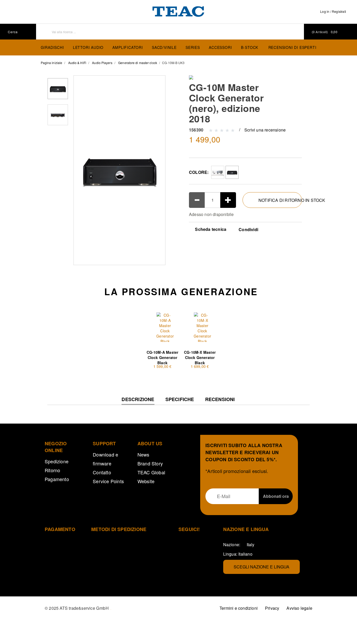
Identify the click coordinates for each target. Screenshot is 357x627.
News (143, 454)
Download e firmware (105, 459)
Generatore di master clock (137, 62)
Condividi (248, 229)
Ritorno (52, 470)
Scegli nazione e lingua (261, 567)
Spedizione (56, 461)
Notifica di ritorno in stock (280, 200)
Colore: (199, 172)
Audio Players (102, 62)
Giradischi (52, 47)
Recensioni (220, 399)
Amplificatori (127, 47)
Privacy (272, 608)
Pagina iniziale (51, 62)
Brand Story (150, 463)
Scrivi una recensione (265, 130)
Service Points (108, 481)
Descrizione (138, 400)
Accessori (220, 47)
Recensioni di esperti (292, 47)
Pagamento (57, 479)
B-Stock (249, 47)
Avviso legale (299, 608)
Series (193, 47)
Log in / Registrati (333, 11)
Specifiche (179, 399)
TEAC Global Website (151, 476)
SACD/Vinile (164, 47)
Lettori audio (88, 47)
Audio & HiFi (77, 62)
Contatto (102, 472)
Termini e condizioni (239, 608)
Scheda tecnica (210, 229)
